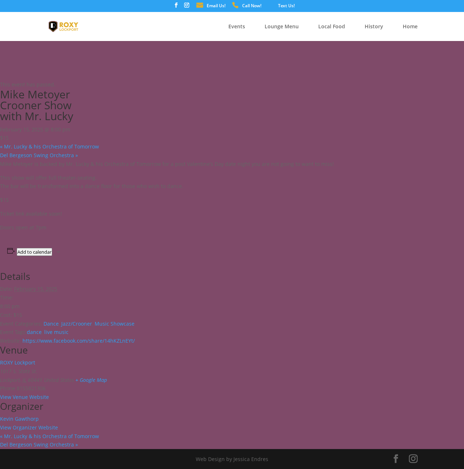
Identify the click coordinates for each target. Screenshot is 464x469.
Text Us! (286, 6)
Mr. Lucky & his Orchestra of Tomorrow (49, 146)
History (374, 27)
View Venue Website (24, 396)
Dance (51, 323)
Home (410, 27)
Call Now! (251, 6)
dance (34, 332)
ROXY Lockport (17, 362)
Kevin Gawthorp (19, 418)
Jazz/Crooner (76, 323)
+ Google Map (91, 379)
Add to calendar (34, 252)
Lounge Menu (282, 27)
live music (56, 332)
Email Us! (216, 6)
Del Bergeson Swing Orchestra (39, 155)
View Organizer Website (29, 427)
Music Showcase (114, 323)
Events (236, 27)
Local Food (331, 27)
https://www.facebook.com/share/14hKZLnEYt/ (78, 340)
